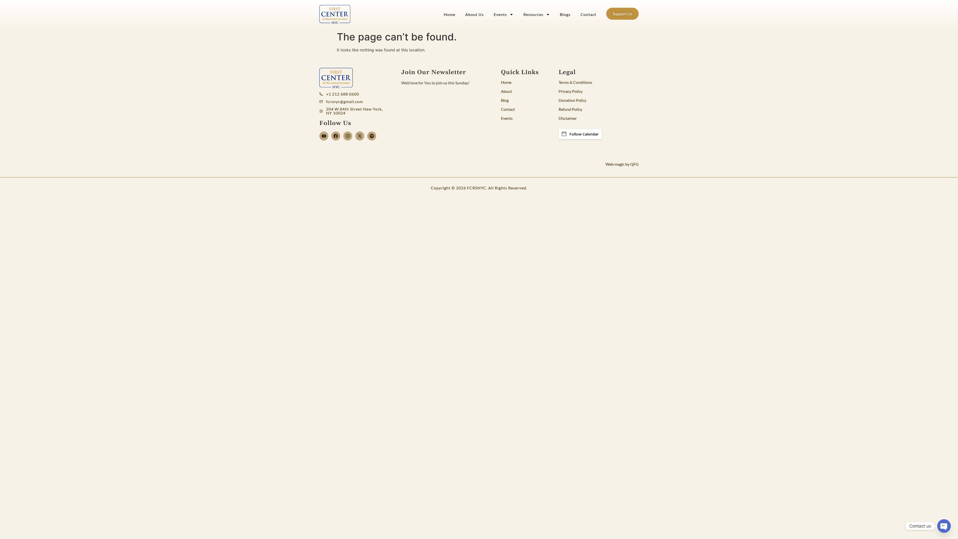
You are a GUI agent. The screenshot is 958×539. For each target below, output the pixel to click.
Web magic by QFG (622, 164)
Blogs (565, 14)
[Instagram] (347, 136)
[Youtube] (323, 136)
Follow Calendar (584, 134)
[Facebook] (335, 136)
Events (500, 14)
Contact (588, 14)
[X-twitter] (359, 136)
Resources (533, 14)
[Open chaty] (944, 526)
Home (449, 14)
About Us (474, 14)
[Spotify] (371, 136)
